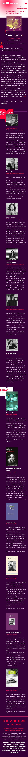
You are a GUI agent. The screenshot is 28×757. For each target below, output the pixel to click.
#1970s (2, 100)
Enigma (9, 734)
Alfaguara (20, 444)
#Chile (5, 100)
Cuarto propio (22, 551)
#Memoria (17, 101)
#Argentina (3, 101)
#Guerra (8, 101)
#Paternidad (4, 103)
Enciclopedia (15, 11)
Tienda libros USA (8, 728)
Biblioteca (22, 11)
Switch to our (22, 7)
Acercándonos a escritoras (14, 38)
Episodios (9, 11)
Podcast (15, 728)
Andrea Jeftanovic (9, 444)
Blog (19, 13)
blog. (25, 96)
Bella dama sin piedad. (19, 244)
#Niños (21, 101)
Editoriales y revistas (12, 13)
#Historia (12, 101)
